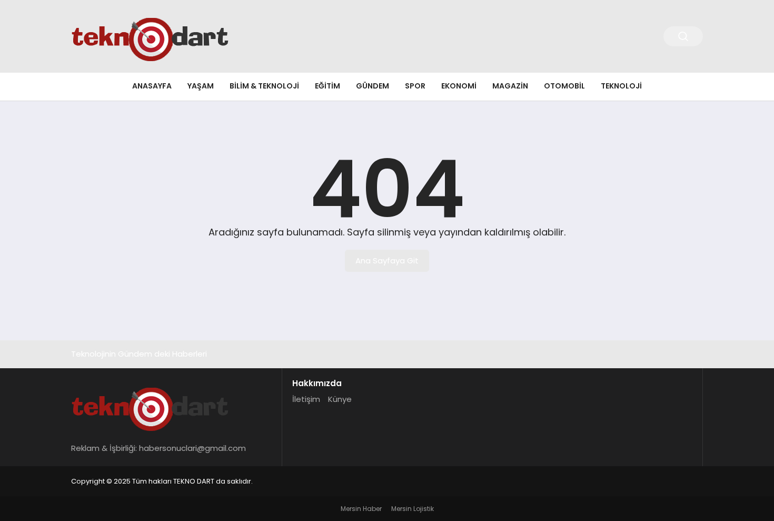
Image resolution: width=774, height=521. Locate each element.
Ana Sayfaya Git (387, 260)
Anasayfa (152, 86)
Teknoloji (621, 86)
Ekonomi (459, 86)
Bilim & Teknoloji (264, 86)
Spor (415, 86)
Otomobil (564, 86)
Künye (340, 399)
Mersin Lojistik (412, 508)
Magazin (510, 86)
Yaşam (200, 86)
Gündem (372, 86)
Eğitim (327, 86)
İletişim (306, 399)
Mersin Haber (361, 508)
